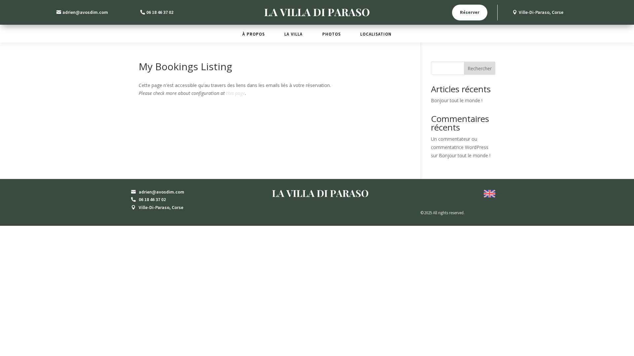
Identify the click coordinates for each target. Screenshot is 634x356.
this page (235, 93)
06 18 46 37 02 (159, 12)
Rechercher (480, 68)
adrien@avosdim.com (85, 12)
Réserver (469, 12)
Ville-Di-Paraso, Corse (541, 12)
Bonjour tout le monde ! (456, 100)
